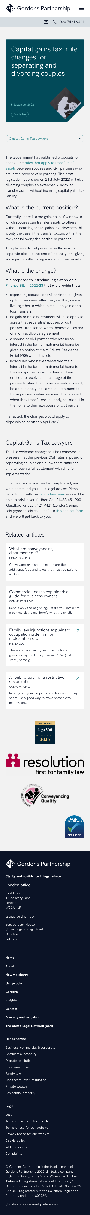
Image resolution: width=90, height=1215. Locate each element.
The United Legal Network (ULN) (29, 1026)
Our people (14, 983)
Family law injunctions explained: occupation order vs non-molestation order (39, 634)
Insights (11, 1000)
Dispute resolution (19, 1061)
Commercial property (21, 1054)
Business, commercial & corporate (30, 1047)
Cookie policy (15, 1140)
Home (10, 957)
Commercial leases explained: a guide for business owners (39, 594)
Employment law (18, 1067)
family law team (52, 494)
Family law (20, 114)
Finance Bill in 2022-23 (24, 285)
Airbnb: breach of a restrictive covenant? (36, 679)
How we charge (17, 975)
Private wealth (16, 1086)
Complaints (14, 1153)
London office (18, 885)
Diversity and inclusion (22, 1017)
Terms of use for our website (27, 1127)
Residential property (20, 1093)
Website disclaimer (19, 1147)
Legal (9, 1114)
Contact (11, 1009)
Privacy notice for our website (28, 1134)
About (10, 966)
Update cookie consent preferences (32, 1204)
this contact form (69, 510)
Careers (12, 992)
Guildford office (20, 916)
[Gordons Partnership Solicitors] (40, 8)
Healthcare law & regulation (26, 1080)
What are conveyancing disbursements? (31, 551)
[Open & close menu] (81, 8)
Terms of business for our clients (30, 1121)
